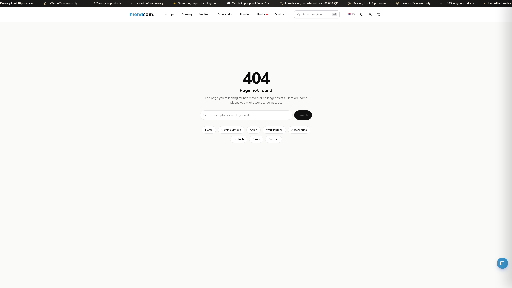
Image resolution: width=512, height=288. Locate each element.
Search (303, 115)
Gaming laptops (231, 129)
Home (209, 129)
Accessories (225, 14)
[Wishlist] (362, 14)
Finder (261, 14)
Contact (274, 139)
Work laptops (274, 129)
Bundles (245, 14)
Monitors (204, 14)
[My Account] (370, 14)
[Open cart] (378, 14)
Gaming (187, 14)
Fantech (239, 139)
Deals (278, 14)
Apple (253, 129)
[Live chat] (502, 263)
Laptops (169, 14)
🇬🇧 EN (351, 14)
